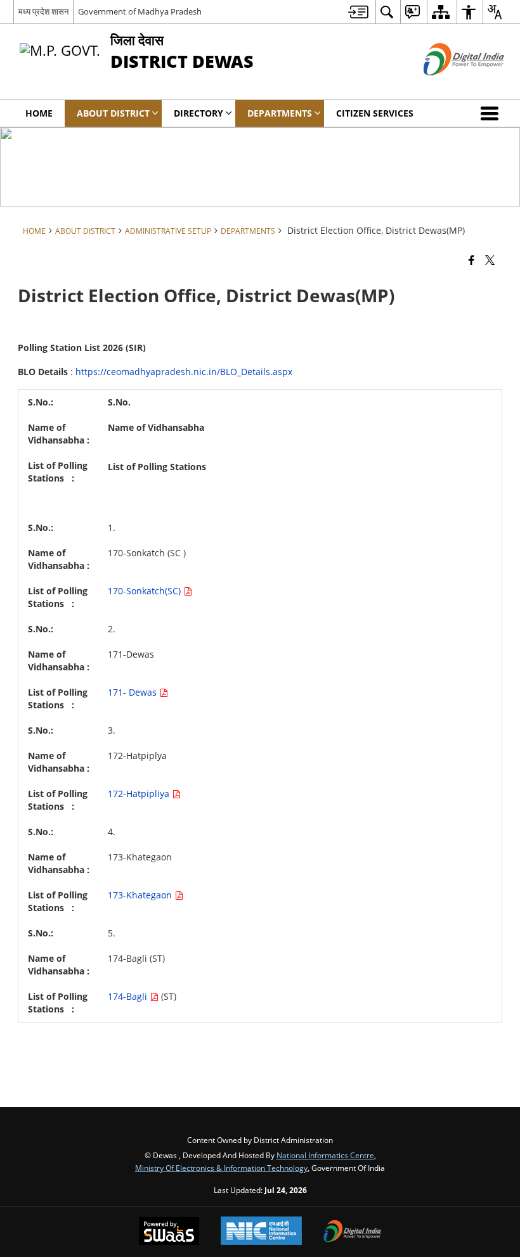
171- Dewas (133, 692)
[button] (492, 113)
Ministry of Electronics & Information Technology (221, 1168)
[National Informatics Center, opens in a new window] (261, 1232)
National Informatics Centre (325, 1155)
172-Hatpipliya (140, 794)
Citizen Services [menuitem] (374, 113)
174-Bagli (129, 996)
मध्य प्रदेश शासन (43, 11)
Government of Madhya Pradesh (140, 11)
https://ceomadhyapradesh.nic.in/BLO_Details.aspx (183, 372)
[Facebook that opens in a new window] (471, 259)
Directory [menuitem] (198, 113)
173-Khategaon (141, 895)
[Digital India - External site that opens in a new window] (448, 86)
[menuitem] (358, 11)
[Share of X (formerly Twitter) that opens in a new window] (490, 259)
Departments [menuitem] (279, 113)
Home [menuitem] (39, 113)
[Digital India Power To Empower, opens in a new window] (352, 1232)
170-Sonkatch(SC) (145, 591)
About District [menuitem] (113, 113)
